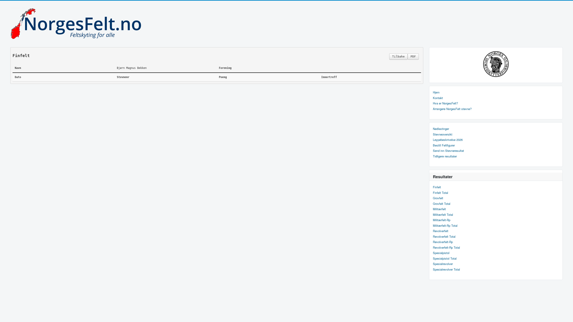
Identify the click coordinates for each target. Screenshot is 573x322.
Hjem (436, 92)
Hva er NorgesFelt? (445, 103)
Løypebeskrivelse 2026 (448, 140)
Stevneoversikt (442, 134)
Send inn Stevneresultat (448, 151)
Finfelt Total (440, 193)
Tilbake (398, 56)
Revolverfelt (440, 231)
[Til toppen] (565, 314)
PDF (413, 56)
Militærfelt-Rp (441, 220)
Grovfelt (438, 198)
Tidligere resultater (445, 156)
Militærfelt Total (443, 215)
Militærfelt (439, 209)
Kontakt (438, 98)
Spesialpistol (441, 253)
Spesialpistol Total (445, 258)
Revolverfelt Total (444, 237)
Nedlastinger (441, 129)
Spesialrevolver (443, 264)
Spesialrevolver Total (446, 269)
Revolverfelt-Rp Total (446, 248)
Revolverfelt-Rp (443, 242)
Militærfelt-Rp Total (445, 226)
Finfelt (437, 187)
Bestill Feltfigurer (444, 145)
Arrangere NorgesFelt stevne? (452, 109)
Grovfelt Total (441, 204)
